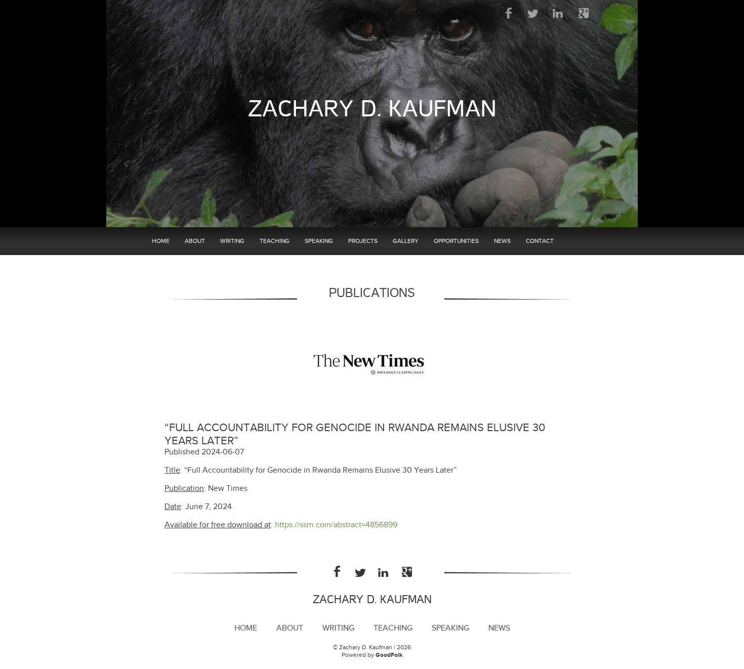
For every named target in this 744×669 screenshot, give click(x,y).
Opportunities (456, 240)
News (502, 240)
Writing (232, 240)
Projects (363, 240)
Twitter (534, 13)
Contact (540, 240)
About (195, 240)
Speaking (319, 240)
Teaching (275, 240)
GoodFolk (389, 655)
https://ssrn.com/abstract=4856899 (336, 525)
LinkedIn (558, 13)
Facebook (509, 13)
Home (161, 240)
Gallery (406, 240)
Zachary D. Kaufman (372, 109)
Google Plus (583, 13)
